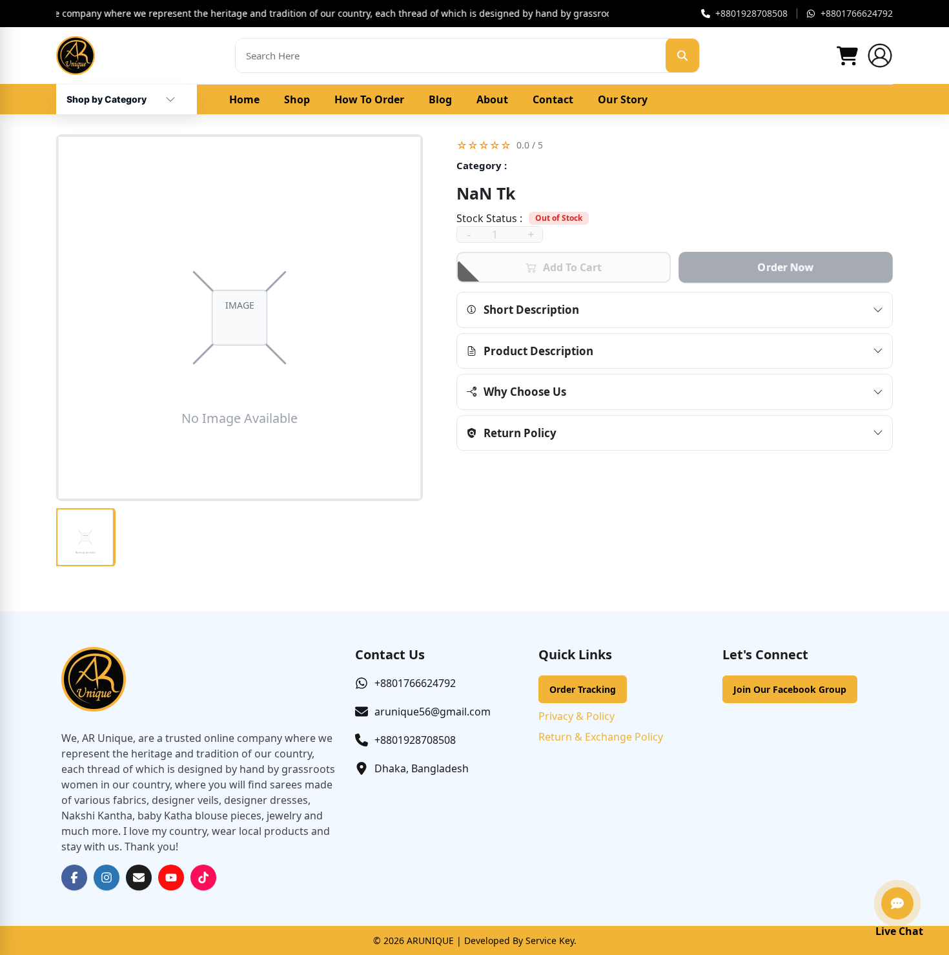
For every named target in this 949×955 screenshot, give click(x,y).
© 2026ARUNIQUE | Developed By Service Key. (475, 940)
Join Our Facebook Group (789, 689)
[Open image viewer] (239, 317)
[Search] (682, 55)
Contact (553, 99)
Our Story (623, 99)
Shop (297, 99)
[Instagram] (106, 877)
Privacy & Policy (576, 716)
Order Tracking (582, 689)
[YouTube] (171, 877)
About (492, 99)
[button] (674, 145)
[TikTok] (203, 877)
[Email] (139, 877)
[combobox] (106, 94)
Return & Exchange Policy (600, 737)
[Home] (75, 55)
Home (244, 99)
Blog (440, 99)
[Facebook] (74, 877)
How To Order (369, 99)
